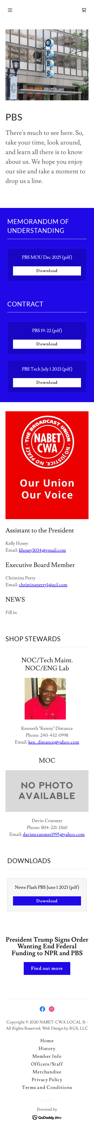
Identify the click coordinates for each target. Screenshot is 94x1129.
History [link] (47, 1049)
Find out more (47, 968)
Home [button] (47, 1041)
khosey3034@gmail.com (42, 550)
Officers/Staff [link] (47, 1064)
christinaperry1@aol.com (43, 585)
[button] (14, 10)
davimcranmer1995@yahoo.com (54, 834)
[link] (84, 10)
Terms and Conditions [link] (47, 1088)
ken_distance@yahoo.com (53, 742)
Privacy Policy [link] (47, 1080)
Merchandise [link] (47, 1072)
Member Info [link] (47, 1056)
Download (46, 270)
